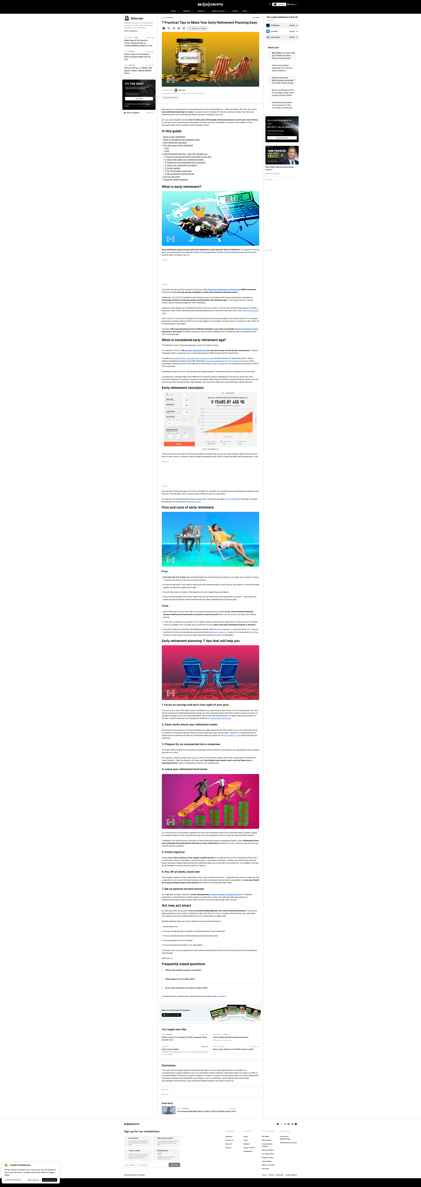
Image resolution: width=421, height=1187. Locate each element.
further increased (218, 363)
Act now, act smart (171, 176)
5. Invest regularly (173, 168)
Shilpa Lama (182, 90)
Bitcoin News (266, 1140)
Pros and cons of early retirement (178, 145)
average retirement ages (196, 350)
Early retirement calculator (175, 142)
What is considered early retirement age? (181, 139)
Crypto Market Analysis (267, 1145)
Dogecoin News (267, 1157)
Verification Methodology (285, 1137)
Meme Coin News (268, 1165)
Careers (228, 1148)
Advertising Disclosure (288, 1143)
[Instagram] (184, 28)
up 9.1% (194, 758)
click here (222, 996)
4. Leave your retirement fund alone (181, 165)
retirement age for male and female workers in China (192, 358)
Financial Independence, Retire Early (224, 289)
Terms (264, 1175)
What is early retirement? (174, 137)
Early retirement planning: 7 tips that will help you (185, 154)
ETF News (265, 1169)
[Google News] (296, 1124)
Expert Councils (249, 1148)
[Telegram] (174, 28)
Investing (170, 18)
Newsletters (248, 1151)
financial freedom (194, 502)
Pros (167, 148)
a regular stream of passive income (225, 894)
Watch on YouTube (272, 173)
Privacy (271, 1175)
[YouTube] (164, 28)
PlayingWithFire (233, 499)
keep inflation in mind (232, 735)
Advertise (228, 1136)
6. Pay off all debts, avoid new (178, 171)
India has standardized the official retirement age (225, 361)
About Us (228, 1144)
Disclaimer (280, 1175)
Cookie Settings (291, 1175)
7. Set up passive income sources (179, 174)
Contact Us (229, 1140)
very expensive (220, 632)
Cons (167, 151)
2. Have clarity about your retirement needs (184, 159)
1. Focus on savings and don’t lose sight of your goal (188, 156)
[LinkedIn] (179, 28)
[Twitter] (169, 28)
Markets (247, 1144)
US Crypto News (268, 1154)
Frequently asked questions (175, 179)
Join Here (149, 113)
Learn (164, 18)
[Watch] (282, 155)
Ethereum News (267, 1150)
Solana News (267, 1161)
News (246, 1136)
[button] (138, 1141)
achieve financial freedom (220, 718)
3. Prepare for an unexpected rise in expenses (185, 162)
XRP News (265, 1136)
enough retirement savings (246, 329)
